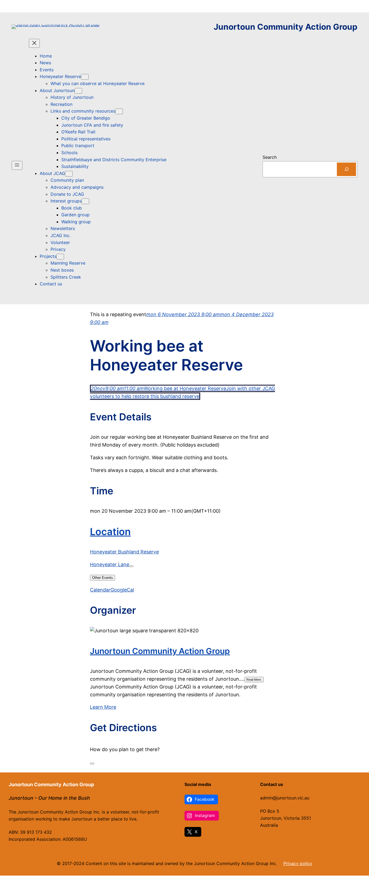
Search (270, 157)
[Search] (346, 169)
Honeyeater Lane (109, 564)
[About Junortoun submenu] (78, 91)
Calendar (100, 590)
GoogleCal (122, 590)
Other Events (102, 578)
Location (110, 532)
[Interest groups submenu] (85, 201)
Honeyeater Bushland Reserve (124, 552)
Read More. (254, 679)
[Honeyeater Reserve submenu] (85, 77)
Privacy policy (297, 863)
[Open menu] (17, 165)
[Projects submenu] (60, 256)
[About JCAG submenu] (69, 174)
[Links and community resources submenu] (119, 111)
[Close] (92, 763)
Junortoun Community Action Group (285, 27)
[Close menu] (34, 43)
